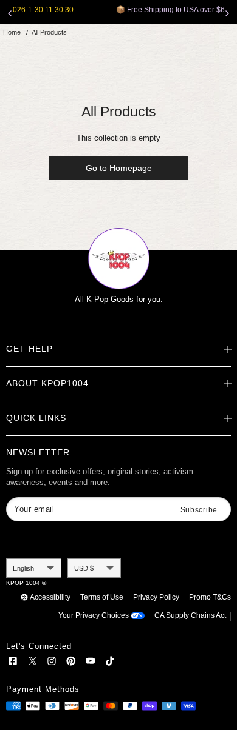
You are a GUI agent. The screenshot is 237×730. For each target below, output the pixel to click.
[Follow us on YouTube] (90, 663)
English (23, 568)
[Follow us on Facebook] (13, 663)
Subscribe (199, 510)
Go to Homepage (119, 168)
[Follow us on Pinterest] (71, 663)
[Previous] (9, 13)
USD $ (84, 568)
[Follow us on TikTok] (110, 663)
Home (12, 32)
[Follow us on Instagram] (52, 663)
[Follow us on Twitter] (32, 663)
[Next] (227, 13)
